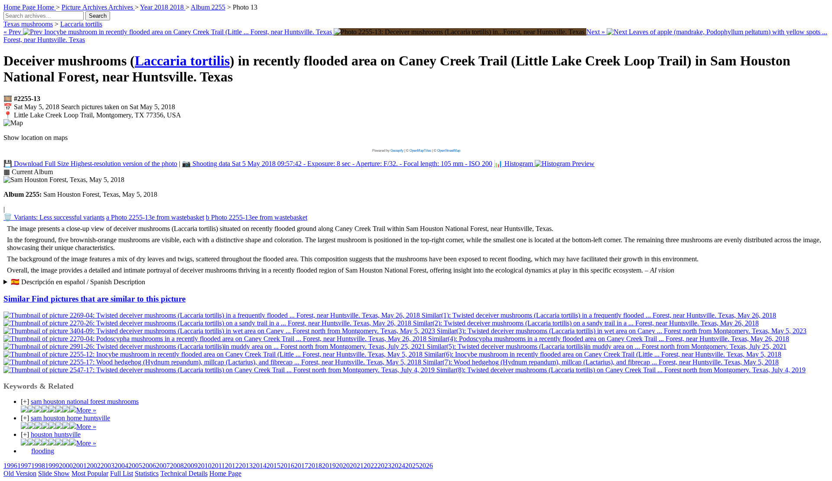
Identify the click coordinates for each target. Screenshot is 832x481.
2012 (232, 465)
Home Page (225, 473)
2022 (370, 465)
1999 (52, 465)
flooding (42, 451)
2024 (398, 465)
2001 (80, 465)
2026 (426, 465)
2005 (135, 465)
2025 (412, 465)
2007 (163, 465)
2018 (315, 465)
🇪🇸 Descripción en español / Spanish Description (78, 282)
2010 (204, 465)
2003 (107, 465)
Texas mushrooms (28, 24)
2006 (149, 465)
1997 (24, 465)
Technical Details (184, 473)
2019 (329, 465)
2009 (191, 465)
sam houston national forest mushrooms (85, 401)
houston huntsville (56, 434)
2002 (94, 465)
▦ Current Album (28, 172)
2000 (66, 465)
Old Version (19, 473)
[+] (25, 401)
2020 (343, 465)
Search (98, 16)
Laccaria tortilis (81, 24)
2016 (287, 465)
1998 (38, 465)
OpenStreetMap (448, 151)
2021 (357, 465)
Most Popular (90, 473)
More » (86, 410)
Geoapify (396, 151)
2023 (384, 465)
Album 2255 (208, 7)
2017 (301, 465)
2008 (177, 465)
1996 (10, 465)
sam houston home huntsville (70, 418)
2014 (259, 465)
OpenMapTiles (420, 151)
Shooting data (337, 163)
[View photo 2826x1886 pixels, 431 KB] (460, 32)
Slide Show (54, 473)
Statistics (147, 473)
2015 (273, 465)
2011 (218, 465)
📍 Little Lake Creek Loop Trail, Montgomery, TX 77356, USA (92, 115)
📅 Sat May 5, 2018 (89, 106)
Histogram (514, 163)
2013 (246, 465)
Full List (121, 473)
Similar (94, 298)
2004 (121, 465)
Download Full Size (90, 163)
